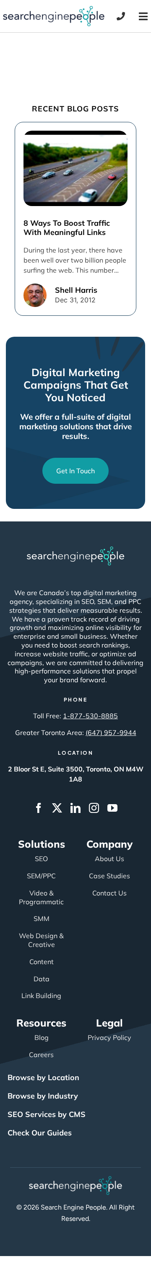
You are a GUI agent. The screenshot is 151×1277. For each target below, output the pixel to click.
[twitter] (57, 808)
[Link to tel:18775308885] (120, 16)
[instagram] (94, 808)
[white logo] (75, 550)
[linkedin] (75, 808)
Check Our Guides (40, 1133)
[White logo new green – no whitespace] (75, 1180)
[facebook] (39, 808)
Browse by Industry (43, 1096)
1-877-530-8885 (90, 716)
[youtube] (112, 808)
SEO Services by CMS (47, 1114)
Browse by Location (43, 1077)
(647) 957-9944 (111, 732)
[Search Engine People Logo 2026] (53, 10)
